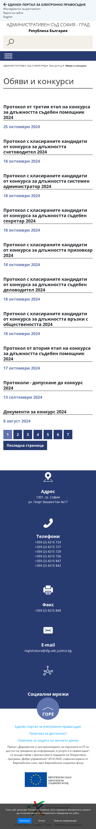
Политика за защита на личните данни (48, 740)
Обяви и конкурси (75, 65)
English (7, 17)
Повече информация (65, 820)
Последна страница (25, 445)
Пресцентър (55, 65)
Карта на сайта (13, 13)
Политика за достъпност (48, 733)
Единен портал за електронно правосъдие (47, 4)
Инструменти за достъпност (22, 9)
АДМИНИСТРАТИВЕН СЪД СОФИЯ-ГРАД (24, 65)
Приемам (24, 820)
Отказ (41, 820)
